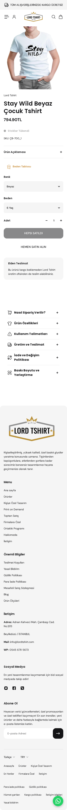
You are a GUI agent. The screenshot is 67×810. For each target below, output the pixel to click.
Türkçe (8, 757)
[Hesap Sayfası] (13, 17)
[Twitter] (22, 688)
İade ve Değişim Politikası (26, 357)
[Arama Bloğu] (53, 17)
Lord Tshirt (10, 95)
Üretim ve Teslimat (29, 344)
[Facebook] (14, 688)
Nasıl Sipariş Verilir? (29, 312)
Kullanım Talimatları (30, 334)
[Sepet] (60, 17)
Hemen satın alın (33, 247)
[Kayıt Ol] (58, 733)
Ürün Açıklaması (15, 152)
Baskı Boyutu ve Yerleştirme (26, 372)
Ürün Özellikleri (26, 323)
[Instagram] (6, 688)
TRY (22, 757)
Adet (7, 220)
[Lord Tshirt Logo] (33, 17)
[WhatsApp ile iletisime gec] (58, 801)
